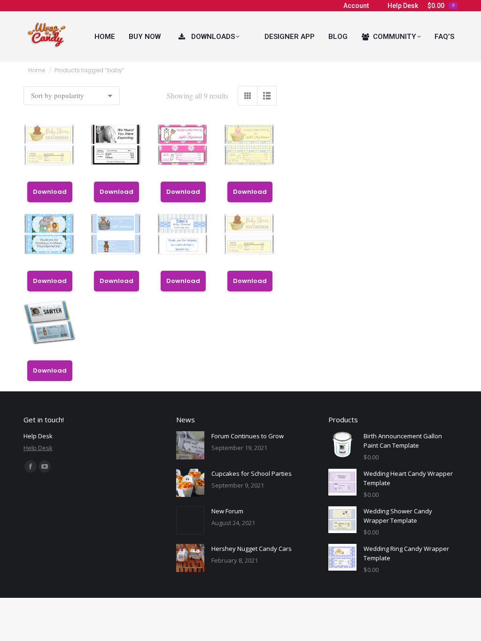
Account (356, 5)
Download (50, 191)
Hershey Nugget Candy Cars (251, 548)
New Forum (227, 511)
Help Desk (403, 5)
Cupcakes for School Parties (251, 473)
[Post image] (190, 445)
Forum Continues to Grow (247, 436)
